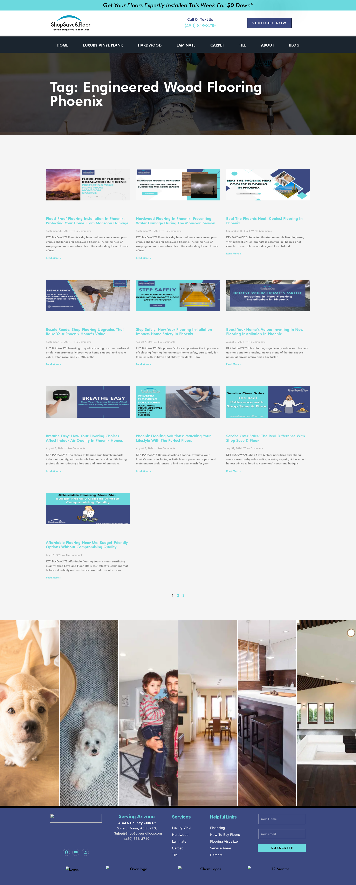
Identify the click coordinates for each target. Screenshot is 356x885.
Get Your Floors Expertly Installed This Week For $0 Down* (178, 5)
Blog (294, 45)
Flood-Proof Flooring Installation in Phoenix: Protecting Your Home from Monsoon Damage (87, 220)
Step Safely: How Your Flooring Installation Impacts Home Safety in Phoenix (174, 331)
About (267, 45)
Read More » (53, 257)
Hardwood (150, 45)
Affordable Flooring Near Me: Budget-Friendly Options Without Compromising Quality (87, 544)
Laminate (186, 45)
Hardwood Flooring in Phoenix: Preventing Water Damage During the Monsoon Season (175, 220)
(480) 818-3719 (200, 25)
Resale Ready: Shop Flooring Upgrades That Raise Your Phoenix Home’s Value (85, 331)
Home (62, 45)
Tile (242, 45)
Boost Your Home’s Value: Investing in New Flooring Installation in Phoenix (264, 331)
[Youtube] (75, 852)
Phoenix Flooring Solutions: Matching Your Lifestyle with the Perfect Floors (173, 438)
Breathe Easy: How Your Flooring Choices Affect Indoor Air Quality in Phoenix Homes (84, 438)
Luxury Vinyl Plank (103, 45)
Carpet (217, 45)
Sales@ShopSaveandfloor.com (138, 833)
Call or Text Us (200, 19)
